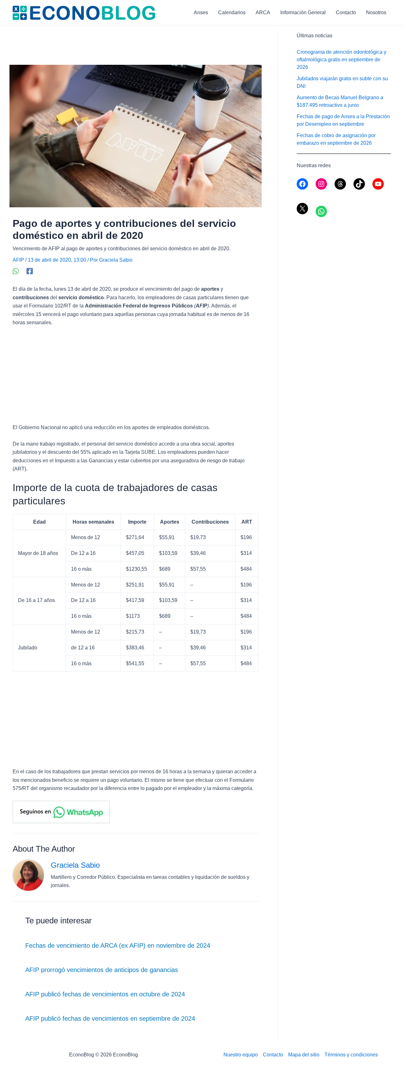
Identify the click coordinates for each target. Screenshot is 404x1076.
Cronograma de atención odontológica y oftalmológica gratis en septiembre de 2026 (341, 59)
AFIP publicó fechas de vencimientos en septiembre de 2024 (110, 1018)
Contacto (346, 12)
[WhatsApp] (16, 271)
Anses (201, 12)
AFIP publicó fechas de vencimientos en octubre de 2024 (105, 994)
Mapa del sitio (303, 1054)
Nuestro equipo (240, 1054)
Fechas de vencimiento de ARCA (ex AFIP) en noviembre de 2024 (117, 945)
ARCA (263, 12)
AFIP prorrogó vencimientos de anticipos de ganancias (101, 969)
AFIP (18, 260)
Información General (303, 12)
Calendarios (232, 12)
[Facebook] (30, 271)
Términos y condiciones (351, 1054)
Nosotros (376, 12)
